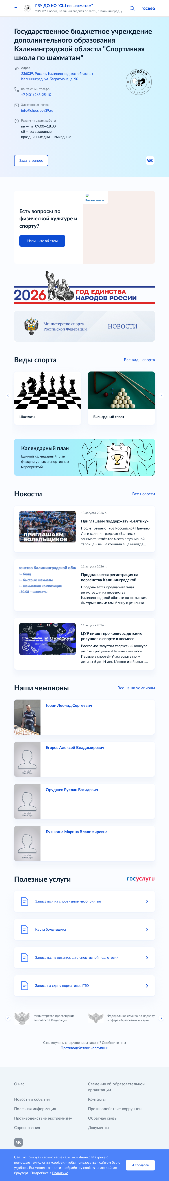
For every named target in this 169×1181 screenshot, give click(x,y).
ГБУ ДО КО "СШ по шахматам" (64, 6)
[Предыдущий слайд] (8, 1018)
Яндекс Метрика (92, 1157)
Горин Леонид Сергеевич (69, 706)
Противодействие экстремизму (43, 1118)
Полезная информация (35, 1109)
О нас (19, 1084)
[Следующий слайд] (161, 1018)
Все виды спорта (139, 360)
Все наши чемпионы (136, 688)
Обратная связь (102, 1118)
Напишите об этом (42, 241)
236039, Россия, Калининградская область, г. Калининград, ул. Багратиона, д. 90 (57, 76)
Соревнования (27, 1128)
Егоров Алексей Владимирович (75, 748)
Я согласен (140, 1165)
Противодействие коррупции (84, 1048)
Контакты (97, 1100)
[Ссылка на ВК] (150, 160)
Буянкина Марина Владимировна (76, 832)
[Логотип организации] (27, 8)
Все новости (143, 494)
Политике (60, 1173)
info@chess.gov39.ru (37, 110)
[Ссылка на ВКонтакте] (18, 1142)
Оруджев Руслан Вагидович (72, 790)
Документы (98, 1128)
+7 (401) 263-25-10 (36, 95)
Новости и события (32, 1100)
